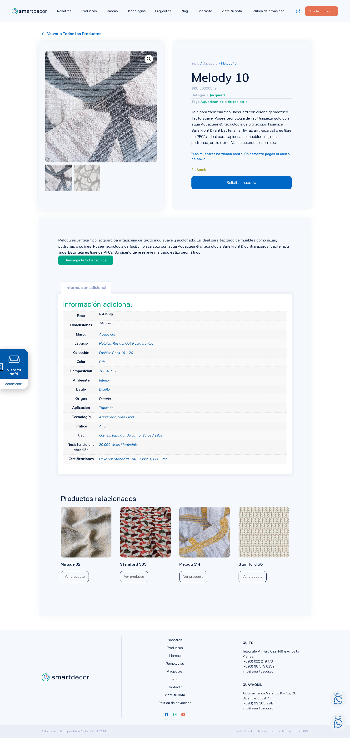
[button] (149, 59)
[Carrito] (300, 10)
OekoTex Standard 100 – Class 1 (125, 459)
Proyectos (163, 11)
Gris (102, 362)
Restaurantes (142, 343)
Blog (184, 11)
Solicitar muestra (241, 182)
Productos (89, 11)
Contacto (204, 11)
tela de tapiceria (234, 102)
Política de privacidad (267, 11)
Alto (102, 426)
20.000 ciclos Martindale (118, 444)
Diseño (104, 389)
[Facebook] (166, 714)
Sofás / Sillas (152, 435)
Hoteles (105, 343)
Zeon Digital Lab (84, 731)
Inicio (195, 63)
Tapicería (106, 408)
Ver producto (253, 576)
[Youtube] (183, 714)
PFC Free (160, 459)
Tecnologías (136, 11)
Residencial (121, 343)
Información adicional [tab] (86, 287)
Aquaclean (209, 102)
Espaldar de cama (126, 435)
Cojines (104, 435)
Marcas (112, 11)
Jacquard (210, 63)
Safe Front (126, 417)
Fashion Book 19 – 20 (116, 353)
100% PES (107, 371)
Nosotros (64, 11)
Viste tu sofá (232, 11)
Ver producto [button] (75, 576)
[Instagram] (175, 714)
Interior (104, 380)
